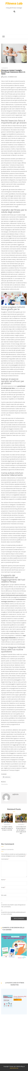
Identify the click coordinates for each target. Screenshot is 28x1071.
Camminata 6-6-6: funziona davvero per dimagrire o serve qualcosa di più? (21, 830)
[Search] (14, 11)
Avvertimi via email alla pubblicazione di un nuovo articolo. (13, 913)
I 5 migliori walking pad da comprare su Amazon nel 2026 (7, 828)
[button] (14, 53)
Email (3, 887)
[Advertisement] (14, 24)
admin (5, 76)
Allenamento (4, 68)
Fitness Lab (14, 3)
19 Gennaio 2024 (12, 77)
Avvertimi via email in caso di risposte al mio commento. (13, 906)
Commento (5, 859)
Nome (3, 880)
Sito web (3, 895)
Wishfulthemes (14, 1068)
